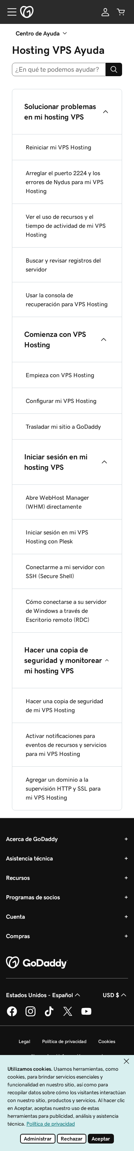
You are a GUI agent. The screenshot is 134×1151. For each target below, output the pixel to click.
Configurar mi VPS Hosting (61, 401)
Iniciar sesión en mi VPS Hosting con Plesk (57, 536)
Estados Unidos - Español (39, 995)
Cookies (106, 1041)
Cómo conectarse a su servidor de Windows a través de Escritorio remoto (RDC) (66, 611)
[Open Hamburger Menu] (9, 12)
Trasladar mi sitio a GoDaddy (63, 426)
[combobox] (58, 69)
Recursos (18, 878)
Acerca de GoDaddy (32, 839)
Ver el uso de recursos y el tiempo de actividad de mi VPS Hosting (66, 226)
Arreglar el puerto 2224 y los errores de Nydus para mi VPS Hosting (64, 182)
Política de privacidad (64, 1041)
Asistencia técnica (29, 858)
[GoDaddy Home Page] (37, 962)
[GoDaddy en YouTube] (86, 1015)
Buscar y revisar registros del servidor (63, 264)
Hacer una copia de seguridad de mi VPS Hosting (64, 705)
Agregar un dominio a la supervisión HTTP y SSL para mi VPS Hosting (63, 788)
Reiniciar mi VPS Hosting (58, 147)
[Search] (114, 69)
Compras (18, 936)
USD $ (111, 995)
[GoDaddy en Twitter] (68, 1015)
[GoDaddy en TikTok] (49, 1015)
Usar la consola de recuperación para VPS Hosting (67, 299)
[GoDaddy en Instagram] (30, 1015)
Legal (24, 1041)
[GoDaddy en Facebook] (12, 1015)
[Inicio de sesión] (105, 12)
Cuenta (15, 916)
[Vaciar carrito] (121, 12)
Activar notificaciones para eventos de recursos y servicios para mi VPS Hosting (66, 745)
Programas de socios (33, 897)
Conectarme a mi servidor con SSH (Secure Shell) (65, 571)
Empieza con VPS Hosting (60, 375)
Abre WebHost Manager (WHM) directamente (57, 501)
